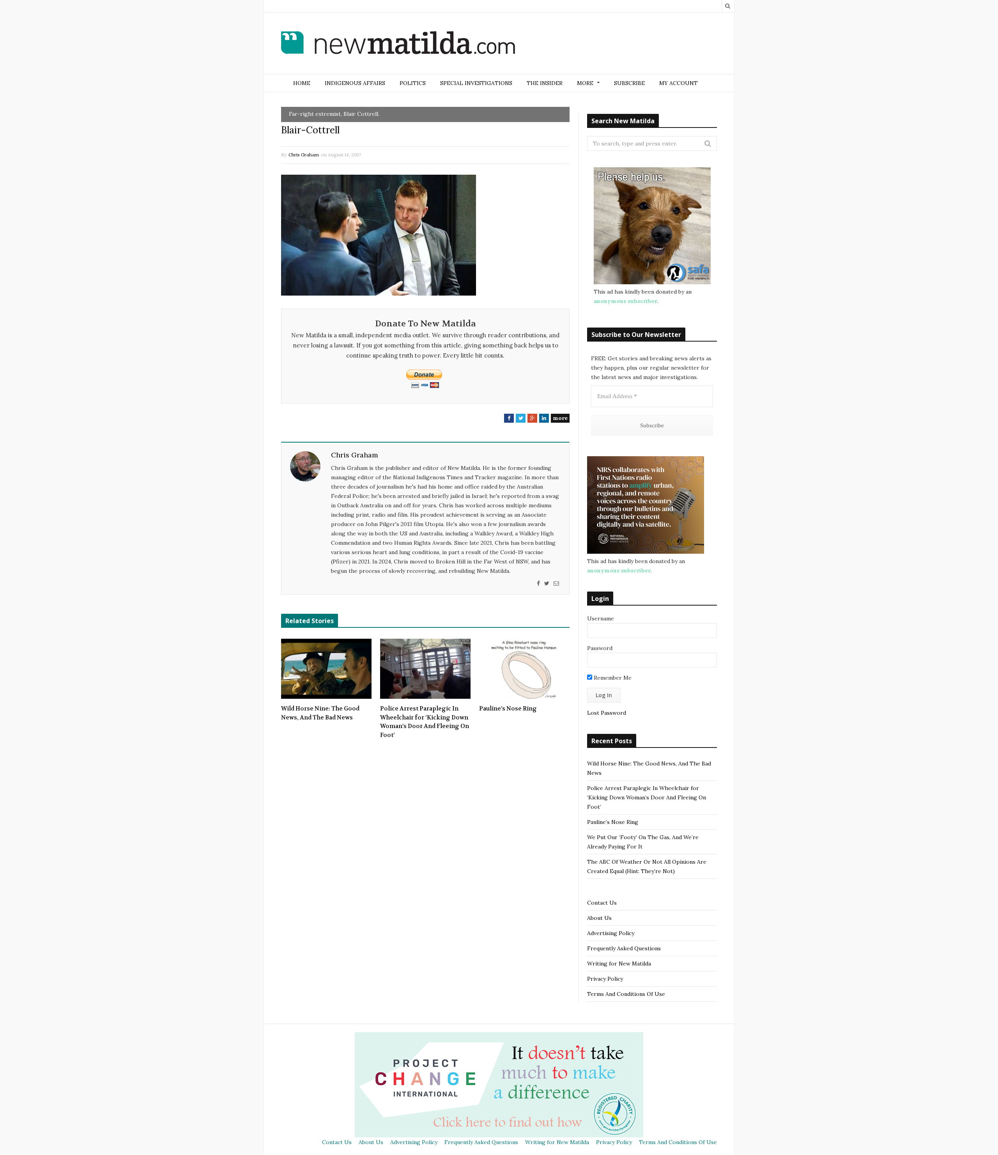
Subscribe (629, 83)
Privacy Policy (605, 978)
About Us (599, 917)
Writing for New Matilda (619, 963)
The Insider (545, 83)
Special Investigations (476, 83)
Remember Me (612, 677)
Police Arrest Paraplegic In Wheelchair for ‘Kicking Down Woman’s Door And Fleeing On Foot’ (424, 722)
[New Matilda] (398, 44)
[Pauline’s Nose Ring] (524, 669)
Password (599, 648)
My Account (678, 83)
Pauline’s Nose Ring (508, 708)
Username (600, 618)
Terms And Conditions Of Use (626, 993)
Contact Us (602, 902)
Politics (413, 83)
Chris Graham (303, 155)
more (560, 418)
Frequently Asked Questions (624, 948)
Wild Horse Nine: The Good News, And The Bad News (320, 713)
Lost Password (606, 712)
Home (301, 83)
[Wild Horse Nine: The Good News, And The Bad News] (326, 669)
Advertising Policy (610, 933)
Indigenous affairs (355, 83)
